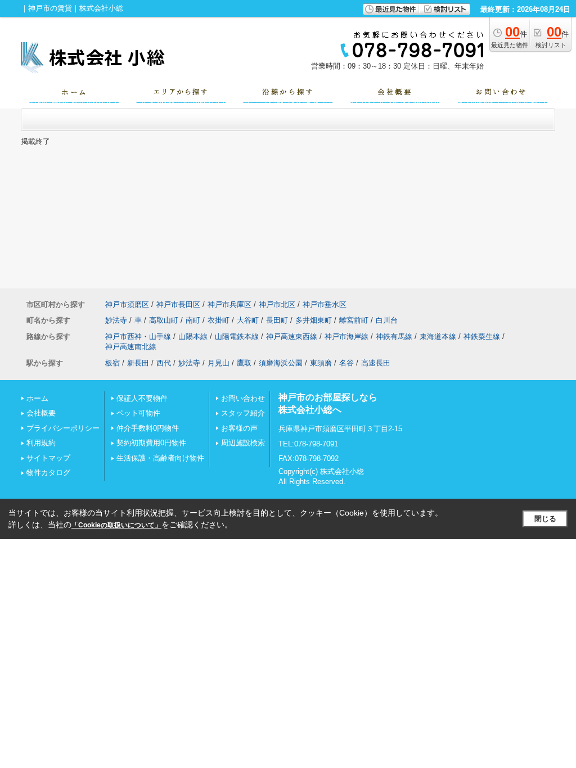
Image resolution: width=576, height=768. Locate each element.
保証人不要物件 (142, 398)
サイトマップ (48, 458)
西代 (163, 363)
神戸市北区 (277, 304)
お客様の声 (239, 428)
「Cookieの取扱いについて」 (116, 525)
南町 (193, 320)
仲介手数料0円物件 (147, 428)
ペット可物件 (138, 413)
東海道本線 (438, 336)
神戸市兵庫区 (229, 304)
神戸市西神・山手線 (138, 336)
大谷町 (248, 320)
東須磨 (321, 363)
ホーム (37, 398)
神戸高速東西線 (291, 336)
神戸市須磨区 (127, 304)
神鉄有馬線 (394, 336)
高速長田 (375, 363)
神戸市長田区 (178, 304)
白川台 (387, 320)
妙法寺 (116, 320)
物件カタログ (48, 472)
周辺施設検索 (243, 443)
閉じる (545, 518)
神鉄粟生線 (482, 336)
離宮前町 (353, 320)
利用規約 (41, 443)
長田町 (277, 320)
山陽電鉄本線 (237, 336)
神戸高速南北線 (130, 346)
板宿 (112, 363)
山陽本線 (193, 336)
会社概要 (41, 413)
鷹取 (244, 363)
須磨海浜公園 (281, 363)
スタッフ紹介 (243, 413)
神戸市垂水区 (324, 304)
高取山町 (163, 320)
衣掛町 (219, 320)
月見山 (219, 363)
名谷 (346, 363)
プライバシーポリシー (63, 428)
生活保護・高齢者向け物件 (160, 458)
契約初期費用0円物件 (151, 443)
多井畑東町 (313, 320)
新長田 (138, 363)
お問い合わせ (243, 398)
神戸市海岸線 (346, 336)
